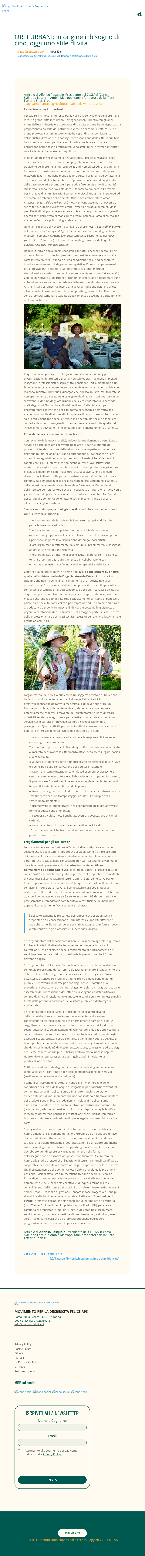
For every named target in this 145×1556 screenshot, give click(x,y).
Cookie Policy (23, 1349)
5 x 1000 (20, 1366)
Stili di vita (92, 56)
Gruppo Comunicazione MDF (30, 51)
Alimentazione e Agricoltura (31, 56)
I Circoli (19, 1357)
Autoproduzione (25, 1371)
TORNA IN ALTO (72, 1533)
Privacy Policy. (52, 1454)
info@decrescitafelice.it (29, 1324)
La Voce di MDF (53, 56)
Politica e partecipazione (74, 56)
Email (52, 1436)
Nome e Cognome (52, 1420)
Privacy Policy (23, 1344)
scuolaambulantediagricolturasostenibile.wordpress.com (65, 104)
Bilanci (19, 1353)
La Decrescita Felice (27, 1362)
